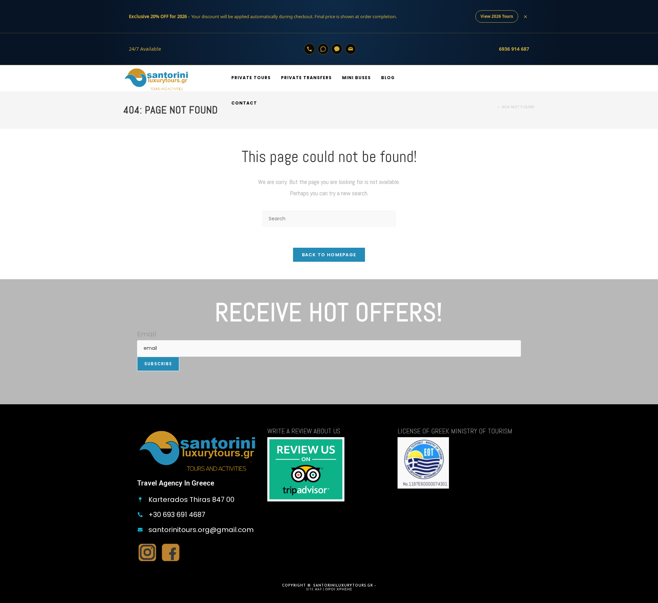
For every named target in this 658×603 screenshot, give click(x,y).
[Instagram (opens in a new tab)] (531, 77)
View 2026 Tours (496, 16)
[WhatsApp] (323, 49)
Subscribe (158, 364)
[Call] (309, 49)
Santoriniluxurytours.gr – (344, 586)
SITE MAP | (315, 589)
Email (146, 334)
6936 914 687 (514, 49)
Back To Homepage (329, 254)
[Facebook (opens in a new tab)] (520, 77)
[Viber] (336, 49)
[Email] (350, 49)
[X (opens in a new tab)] (509, 77)
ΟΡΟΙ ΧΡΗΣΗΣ (338, 589)
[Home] (493, 107)
